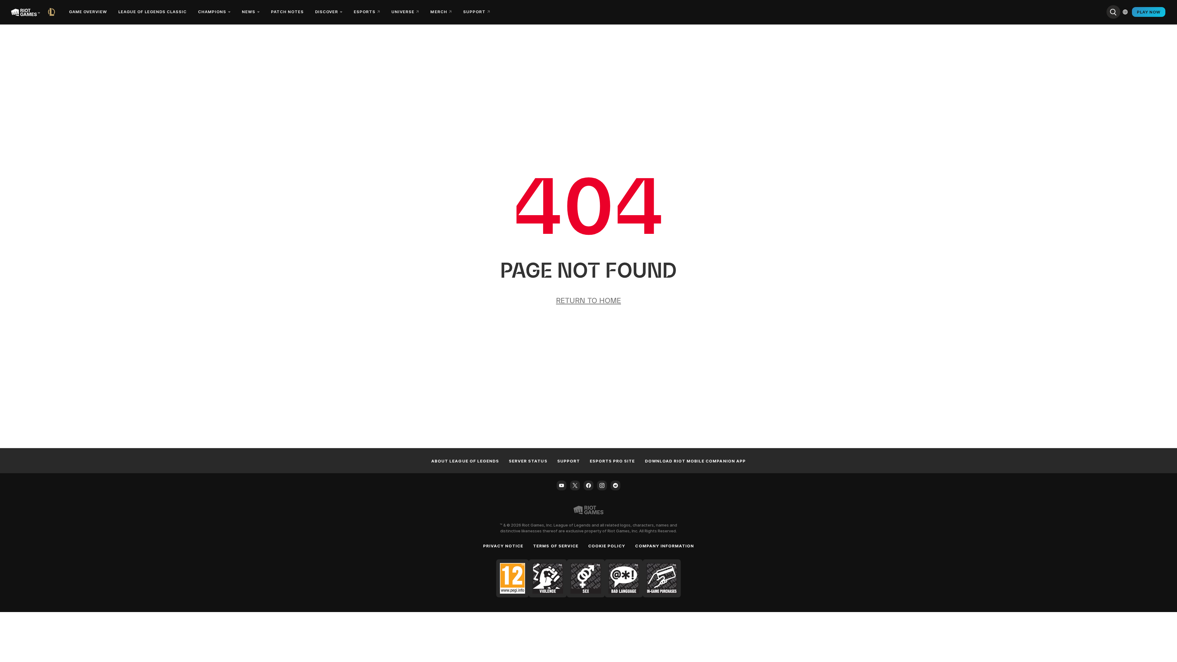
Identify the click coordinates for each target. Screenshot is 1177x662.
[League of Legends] (53, 12)
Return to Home (588, 300)
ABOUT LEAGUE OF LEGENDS (465, 460)
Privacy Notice (503, 545)
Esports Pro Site (612, 460)
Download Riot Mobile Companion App (695, 460)
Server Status (528, 460)
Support (568, 460)
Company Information (664, 545)
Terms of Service (555, 545)
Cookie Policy (607, 545)
